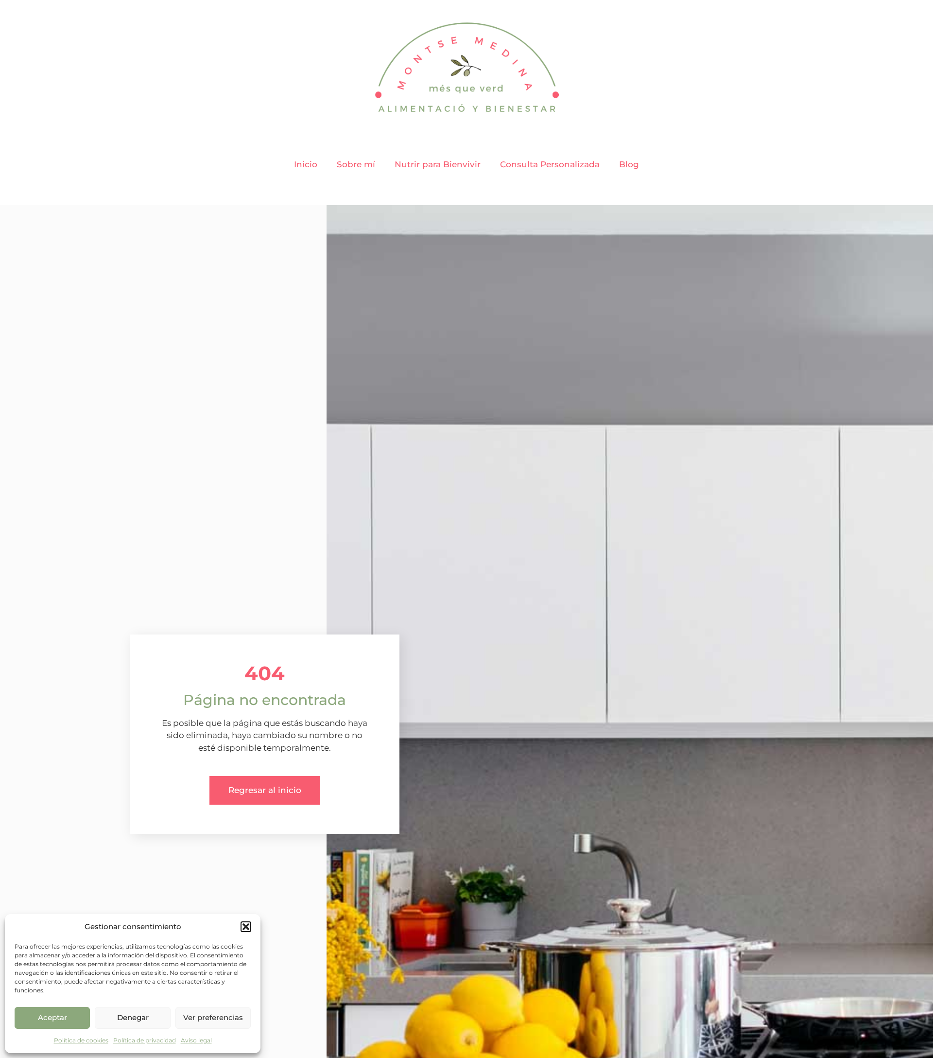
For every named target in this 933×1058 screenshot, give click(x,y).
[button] (246, 927)
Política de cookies (81, 1040)
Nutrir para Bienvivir (438, 164)
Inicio (305, 164)
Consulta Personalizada (550, 164)
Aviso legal (196, 1040)
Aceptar (52, 1017)
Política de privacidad (144, 1040)
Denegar (133, 1017)
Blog (629, 164)
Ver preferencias (213, 1017)
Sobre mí (356, 164)
